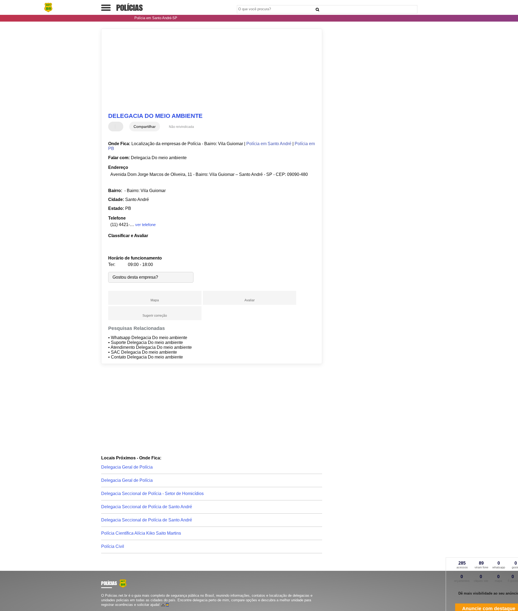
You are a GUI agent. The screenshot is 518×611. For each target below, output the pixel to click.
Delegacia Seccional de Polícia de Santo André (146, 506)
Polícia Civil (112, 546)
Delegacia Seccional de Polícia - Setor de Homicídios (152, 493)
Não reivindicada (181, 127)
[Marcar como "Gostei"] (113, 126)
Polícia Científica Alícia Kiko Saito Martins (141, 533)
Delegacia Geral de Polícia (127, 467)
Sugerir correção (154, 316)
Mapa (155, 300)
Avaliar (249, 300)
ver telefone (145, 224)
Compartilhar (145, 126)
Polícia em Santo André (268, 143)
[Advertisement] (209, 70)
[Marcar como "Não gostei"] (120, 126)
